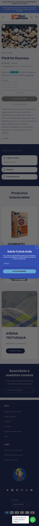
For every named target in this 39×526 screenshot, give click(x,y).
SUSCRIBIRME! (20, 271)
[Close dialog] (37, 247)
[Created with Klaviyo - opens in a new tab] (19, 280)
